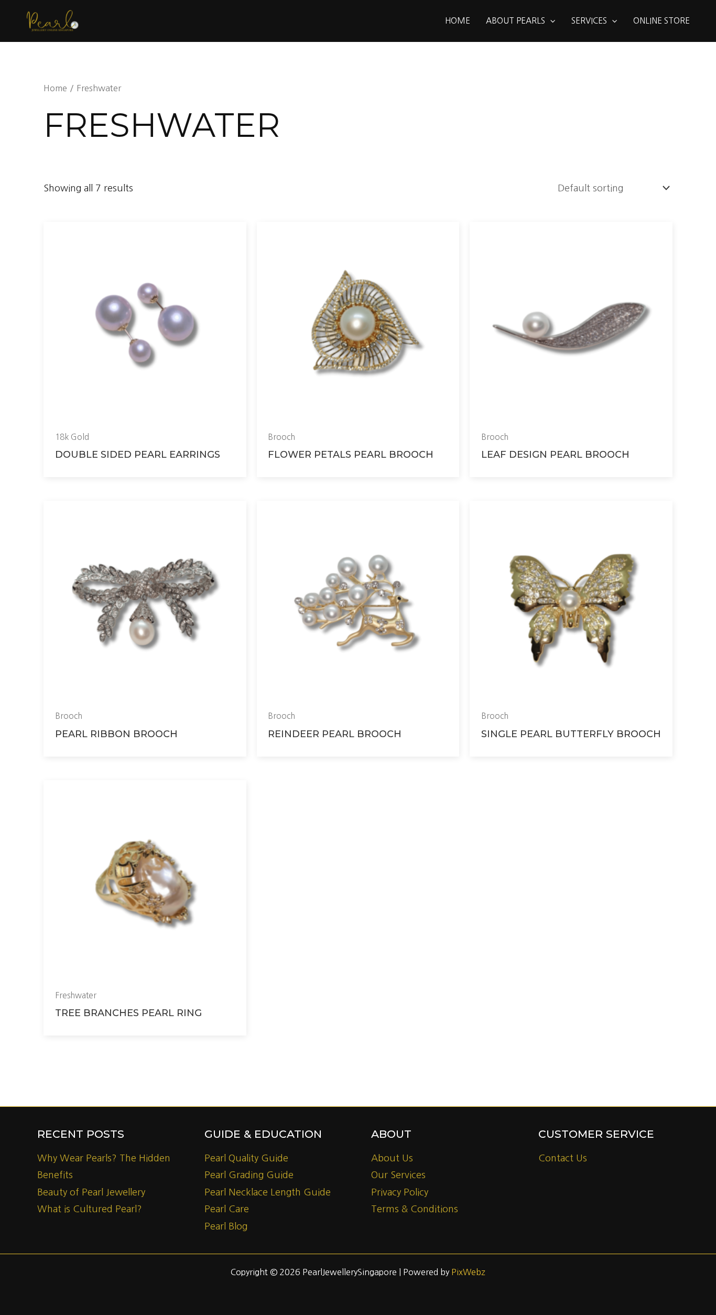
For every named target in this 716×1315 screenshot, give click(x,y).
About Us (392, 1158)
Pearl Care (226, 1209)
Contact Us (562, 1158)
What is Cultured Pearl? (89, 1209)
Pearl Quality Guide (246, 1158)
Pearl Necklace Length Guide (267, 1192)
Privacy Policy (399, 1192)
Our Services (398, 1175)
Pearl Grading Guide (249, 1175)
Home (55, 88)
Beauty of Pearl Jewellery (91, 1192)
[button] (550, 21)
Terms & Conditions (414, 1209)
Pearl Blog (225, 1226)
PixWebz (468, 1272)
